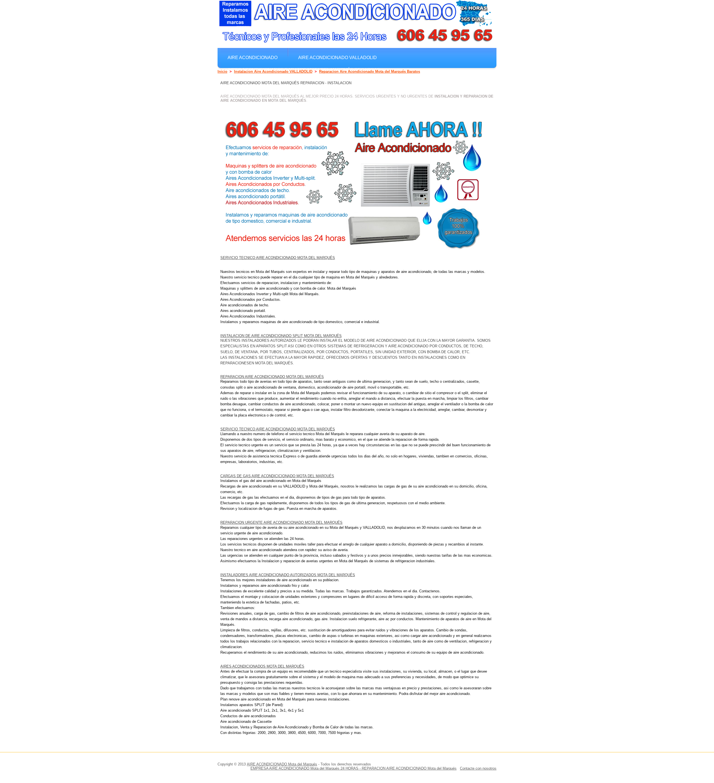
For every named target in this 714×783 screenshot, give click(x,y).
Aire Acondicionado (253, 57)
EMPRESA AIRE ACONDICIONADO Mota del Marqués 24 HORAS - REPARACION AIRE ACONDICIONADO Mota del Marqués (353, 768)
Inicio (222, 71)
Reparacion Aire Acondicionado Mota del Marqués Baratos (369, 71)
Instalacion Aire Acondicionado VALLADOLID (273, 71)
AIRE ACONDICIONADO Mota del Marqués (282, 764)
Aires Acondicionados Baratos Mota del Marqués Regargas (304, 69)
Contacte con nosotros (478, 768)
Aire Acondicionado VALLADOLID (337, 57)
